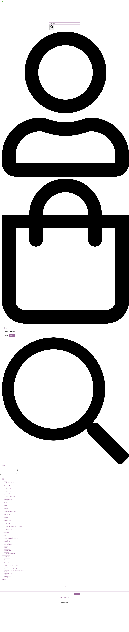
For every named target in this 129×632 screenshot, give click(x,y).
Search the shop (64, 602)
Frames (5, 505)
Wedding (5, 547)
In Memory (6, 509)
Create (9, 630)
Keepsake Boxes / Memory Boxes (10, 511)
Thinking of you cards (8, 544)
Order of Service (7, 567)
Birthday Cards (7, 484)
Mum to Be (6, 517)
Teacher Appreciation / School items (11, 543)
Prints (5, 534)
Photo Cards (6, 532)
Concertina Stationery (8, 562)
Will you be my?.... (9, 529)
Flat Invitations (6, 559)
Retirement (8, 524)
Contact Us (4, 579)
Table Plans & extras (8, 574)
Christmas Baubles (9, 488)
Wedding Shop (7, 549)
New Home (6, 518)
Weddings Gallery (7, 576)
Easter (5, 497)
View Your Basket (60, 589)
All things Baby (8, 521)
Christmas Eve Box (9, 491)
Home (3, 478)
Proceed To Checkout (68, 589)
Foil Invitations (6, 564)
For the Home (6, 503)
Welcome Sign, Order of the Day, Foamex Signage (13, 568)
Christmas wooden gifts (10, 553)
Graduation (6, 506)
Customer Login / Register (64, 597)
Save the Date (6, 556)
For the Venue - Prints (8, 573)
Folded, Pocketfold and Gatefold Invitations (12, 565)
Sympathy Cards (7, 541)
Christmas (6, 487)
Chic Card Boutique (7, 485)
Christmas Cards (9, 490)
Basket (6, 335)
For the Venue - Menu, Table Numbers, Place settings (14, 570)
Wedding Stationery (6, 555)
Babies (5, 481)
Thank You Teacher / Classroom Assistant (14, 526)
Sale (5, 535)
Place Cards (6, 571)
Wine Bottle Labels (7, 550)
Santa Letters (8, 493)
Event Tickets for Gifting (8, 500)
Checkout (12, 335)
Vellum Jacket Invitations (8, 561)
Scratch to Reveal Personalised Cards (11, 538)
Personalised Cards (7, 520)
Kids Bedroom (6, 512)
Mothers (5, 515)
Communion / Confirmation (9, 494)
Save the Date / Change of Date (10, 537)
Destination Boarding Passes (9, 496)
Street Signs (6, 540)
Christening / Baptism (10, 482)
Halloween (6, 508)
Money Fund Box (7, 514)
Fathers (5, 502)
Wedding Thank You (5, 577)
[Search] (17, 470)
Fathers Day (8, 523)
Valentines (6, 546)
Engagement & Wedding (8, 499)
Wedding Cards (9, 527)
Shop (3, 479)
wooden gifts (6, 552)
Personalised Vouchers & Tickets (10, 530)
